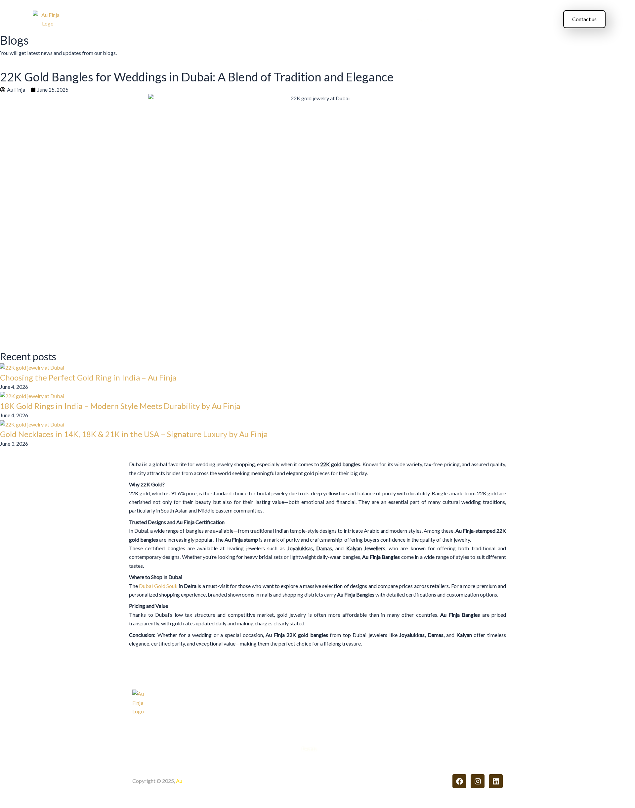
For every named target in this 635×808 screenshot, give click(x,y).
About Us (212, 19)
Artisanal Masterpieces (286, 19)
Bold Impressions (386, 19)
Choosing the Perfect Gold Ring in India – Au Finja (88, 377)
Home (187, 19)
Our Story (242, 19)
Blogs (442, 19)
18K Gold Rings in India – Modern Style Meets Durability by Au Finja (120, 406)
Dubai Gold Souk (158, 586)
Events (421, 19)
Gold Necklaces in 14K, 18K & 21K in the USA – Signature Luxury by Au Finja (134, 434)
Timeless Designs (340, 19)
